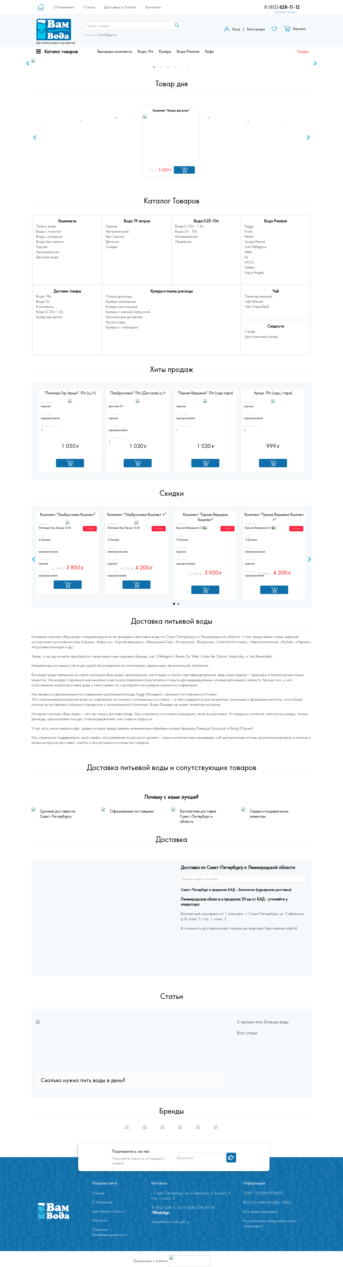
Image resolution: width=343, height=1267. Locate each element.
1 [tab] (154, 67)
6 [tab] (189, 67)
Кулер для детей (49, 316)
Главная (98, 1192)
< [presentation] (35, 137)
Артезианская (47, 251)
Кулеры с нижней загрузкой (128, 311)
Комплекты (45, 306)
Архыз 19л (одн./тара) (273, 393)
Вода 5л (42, 301)
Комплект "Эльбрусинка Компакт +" (136, 514)
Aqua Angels (254, 272)
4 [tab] (175, 67)
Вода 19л (145, 51)
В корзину (70, 463)
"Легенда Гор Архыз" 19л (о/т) (70, 393)
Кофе (209, 51)
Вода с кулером (49, 236)
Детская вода (47, 256)
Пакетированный (258, 296)
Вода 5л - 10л (186, 231)
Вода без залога (49, 241)
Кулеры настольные (121, 306)
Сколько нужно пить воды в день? (83, 1080)
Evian (249, 231)
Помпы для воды (119, 296)
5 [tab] (182, 67)
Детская (112, 241)
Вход (236, 29)
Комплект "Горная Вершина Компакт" (205, 517)
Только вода (46, 226)
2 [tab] (161, 67)
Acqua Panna (255, 241)
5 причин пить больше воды (262, 1022)
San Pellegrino (107, 35)
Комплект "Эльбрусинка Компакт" (67, 514)
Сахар (250, 331)
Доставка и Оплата (120, 7)
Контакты (153, 7)
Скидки (303, 51)
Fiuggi (249, 226)
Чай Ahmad (254, 301)
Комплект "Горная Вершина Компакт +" (274, 517)
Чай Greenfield (257, 306)
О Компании (63, 7)
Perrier (249, 236)
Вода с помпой (48, 231)
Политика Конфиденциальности (109, 1232)
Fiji (246, 256)
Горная (41, 246)
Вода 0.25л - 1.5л (189, 226)
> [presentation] (308, 137)
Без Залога (115, 236)
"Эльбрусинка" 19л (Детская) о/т (138, 393)
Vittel (248, 251)
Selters (250, 267)
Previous (28, 63)
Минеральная (186, 236)
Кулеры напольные (121, 301)
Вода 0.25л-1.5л (49, 311)
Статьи (89, 7)
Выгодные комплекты (114, 51)
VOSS (249, 262)
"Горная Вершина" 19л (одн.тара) (205, 393)
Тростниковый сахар (261, 336)
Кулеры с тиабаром (122, 327)
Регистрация (256, 29)
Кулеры (165, 51)
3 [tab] (168, 67)
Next (315, 63)
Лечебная (183, 241)
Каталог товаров (61, 51)
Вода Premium (188, 51)
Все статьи (247, 1032)
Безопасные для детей (124, 316)
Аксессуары (116, 321)
